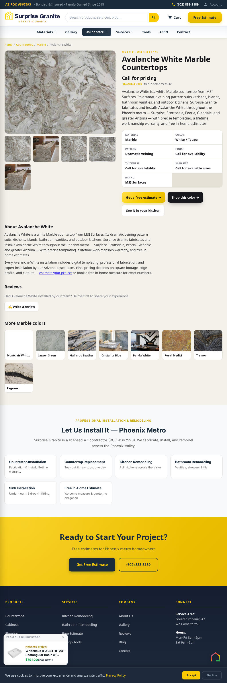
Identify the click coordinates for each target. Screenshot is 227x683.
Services (123, 32)
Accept (191, 675)
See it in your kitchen (143, 210)
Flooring (11, 633)
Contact (183, 32)
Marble (41, 45)
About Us (126, 616)
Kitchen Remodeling (77, 616)
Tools (146, 32)
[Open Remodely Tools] (215, 657)
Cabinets (11, 624)
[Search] (154, 17)
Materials (45, 32)
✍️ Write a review (21, 307)
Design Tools (72, 642)
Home (8, 45)
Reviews (125, 633)
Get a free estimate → (143, 197)
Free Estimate (204, 17)
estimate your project (55, 272)
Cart (177, 17)
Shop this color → (185, 197)
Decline (212, 675)
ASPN (163, 32)
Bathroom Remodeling (79, 624)
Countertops (24, 45)
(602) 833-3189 (188, 4)
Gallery (71, 32)
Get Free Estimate (92, 564)
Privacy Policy (116, 675)
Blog (122, 642)
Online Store (95, 32)
